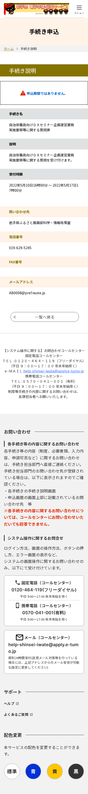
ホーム (9, 48)
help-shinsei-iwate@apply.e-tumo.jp (53, 371)
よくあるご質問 (16, 714)
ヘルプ (9, 703)
